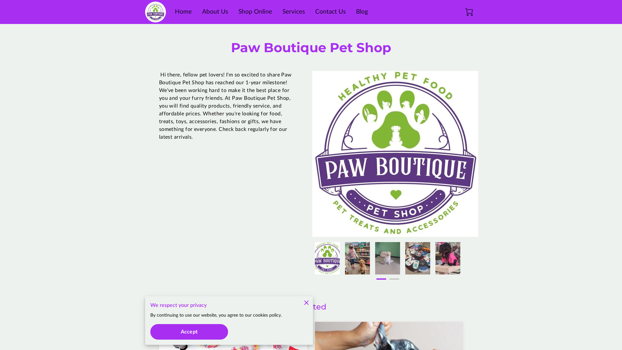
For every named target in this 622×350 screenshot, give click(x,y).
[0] (469, 12)
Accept (189, 331)
